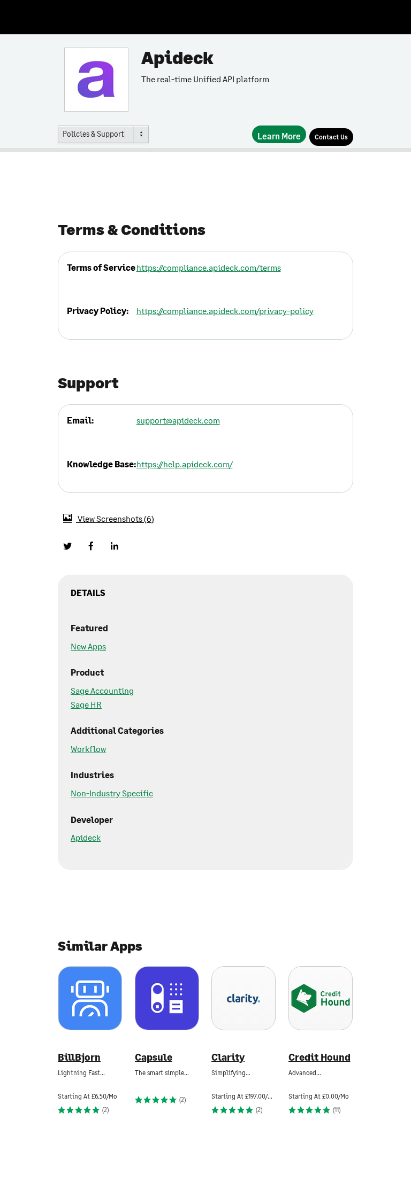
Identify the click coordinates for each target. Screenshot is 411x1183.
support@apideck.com (178, 420)
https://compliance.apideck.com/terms (208, 267)
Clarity (228, 1057)
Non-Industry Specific (112, 793)
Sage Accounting (102, 690)
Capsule (153, 1057)
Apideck (86, 837)
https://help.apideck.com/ (184, 464)
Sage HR (86, 704)
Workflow (88, 748)
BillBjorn (79, 1057)
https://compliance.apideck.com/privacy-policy (225, 310)
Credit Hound (319, 1057)
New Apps (88, 646)
